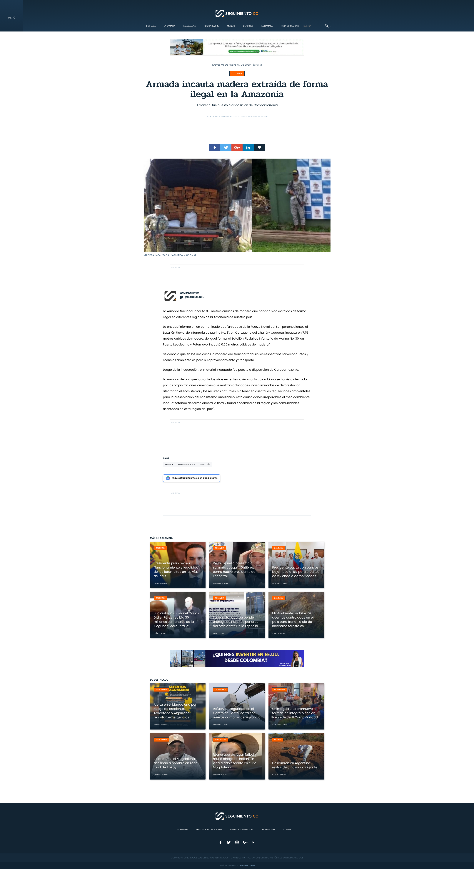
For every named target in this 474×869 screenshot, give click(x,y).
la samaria (220, 690)
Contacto (288, 829)
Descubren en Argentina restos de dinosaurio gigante (294, 765)
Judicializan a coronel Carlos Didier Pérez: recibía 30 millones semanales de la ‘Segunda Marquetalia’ (176, 619)
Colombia (237, 73)
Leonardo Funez (247, 865)
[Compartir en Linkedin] (248, 147)
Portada (151, 26)
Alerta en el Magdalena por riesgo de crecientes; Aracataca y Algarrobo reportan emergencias (175, 711)
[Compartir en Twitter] (225, 147)
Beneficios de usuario (242, 829)
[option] (237, 208)
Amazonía (205, 464)
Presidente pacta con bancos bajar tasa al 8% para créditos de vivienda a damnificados (295, 571)
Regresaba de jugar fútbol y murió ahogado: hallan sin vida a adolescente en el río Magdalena (235, 761)
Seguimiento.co (189, 293)
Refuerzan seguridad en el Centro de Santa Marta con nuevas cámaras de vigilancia (237, 713)
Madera (169, 464)
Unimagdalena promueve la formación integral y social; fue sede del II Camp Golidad (295, 713)
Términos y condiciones (209, 829)
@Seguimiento (194, 297)
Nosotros (182, 829)
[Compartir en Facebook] (214, 147)
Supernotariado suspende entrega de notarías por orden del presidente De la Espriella (237, 621)
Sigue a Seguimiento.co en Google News (195, 478)
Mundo (231, 26)
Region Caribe (211, 26)
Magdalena (189, 26)
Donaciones (268, 829)
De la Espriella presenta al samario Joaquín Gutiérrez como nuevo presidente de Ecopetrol (234, 569)
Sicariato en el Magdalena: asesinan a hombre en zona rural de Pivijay (176, 763)
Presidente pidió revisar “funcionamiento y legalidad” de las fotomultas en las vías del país (176, 569)
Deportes (248, 26)
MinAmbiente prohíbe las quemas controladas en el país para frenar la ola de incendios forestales (293, 619)
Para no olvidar (290, 26)
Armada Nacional (187, 464)
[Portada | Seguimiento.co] (237, 13)
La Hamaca (267, 26)
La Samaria (169, 26)
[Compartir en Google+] (237, 147)
